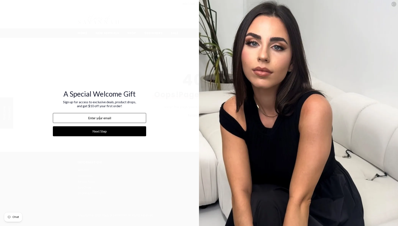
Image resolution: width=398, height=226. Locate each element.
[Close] (393, 4)
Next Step (99, 131)
